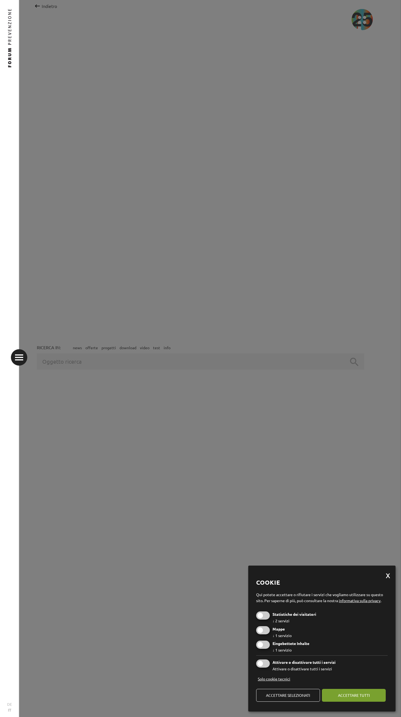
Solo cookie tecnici (274, 678)
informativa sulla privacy (360, 600)
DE (9, 704)
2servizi (281, 620)
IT (9, 709)
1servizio (282, 635)
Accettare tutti (354, 695)
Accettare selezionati (288, 695)
